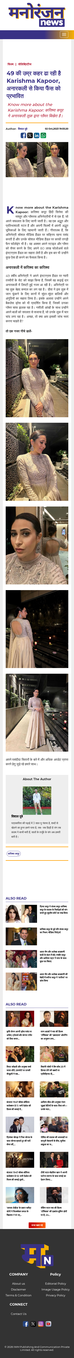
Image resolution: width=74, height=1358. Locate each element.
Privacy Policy (55, 1295)
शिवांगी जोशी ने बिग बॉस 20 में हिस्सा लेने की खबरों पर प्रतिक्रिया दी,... (53, 1070)
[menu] (64, 34)
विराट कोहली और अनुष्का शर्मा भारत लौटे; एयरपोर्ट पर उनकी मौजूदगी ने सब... (19, 1070)
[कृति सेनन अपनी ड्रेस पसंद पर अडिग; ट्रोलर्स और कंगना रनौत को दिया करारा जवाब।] (20, 1019)
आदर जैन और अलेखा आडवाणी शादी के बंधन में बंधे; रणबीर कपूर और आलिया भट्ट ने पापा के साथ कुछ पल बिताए (53, 956)
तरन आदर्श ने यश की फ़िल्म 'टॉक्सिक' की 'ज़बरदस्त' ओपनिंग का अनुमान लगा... (54, 1035)
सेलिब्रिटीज (24, 64)
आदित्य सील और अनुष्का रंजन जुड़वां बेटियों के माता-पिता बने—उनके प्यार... (54, 1106)
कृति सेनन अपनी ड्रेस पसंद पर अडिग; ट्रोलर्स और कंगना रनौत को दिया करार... (19, 1035)
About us (18, 1283)
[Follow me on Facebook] (31, 128)
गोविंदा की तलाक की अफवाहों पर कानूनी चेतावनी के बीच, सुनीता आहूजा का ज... (54, 1141)
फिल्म (10, 64)
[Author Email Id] (25, 816)
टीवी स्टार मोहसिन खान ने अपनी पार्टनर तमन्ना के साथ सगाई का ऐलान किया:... (54, 1176)
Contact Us (18, 1314)
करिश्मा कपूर (13, 853)
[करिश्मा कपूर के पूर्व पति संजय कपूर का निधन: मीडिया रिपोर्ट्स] (21, 936)
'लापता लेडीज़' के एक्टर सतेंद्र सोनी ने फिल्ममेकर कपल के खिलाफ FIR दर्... (19, 1211)
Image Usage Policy (56, 1289)
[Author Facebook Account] (31, 816)
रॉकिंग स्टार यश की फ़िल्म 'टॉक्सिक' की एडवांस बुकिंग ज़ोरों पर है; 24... (54, 1211)
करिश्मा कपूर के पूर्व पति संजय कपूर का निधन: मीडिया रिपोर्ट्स (54, 931)
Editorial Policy (55, 1283)
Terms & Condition (18, 1295)
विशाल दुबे (22, 129)
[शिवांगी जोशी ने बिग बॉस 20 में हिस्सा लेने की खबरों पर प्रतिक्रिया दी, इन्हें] (54, 1054)
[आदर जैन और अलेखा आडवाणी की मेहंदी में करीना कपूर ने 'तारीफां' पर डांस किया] (21, 981)
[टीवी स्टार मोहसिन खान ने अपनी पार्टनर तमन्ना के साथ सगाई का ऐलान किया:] (54, 1160)
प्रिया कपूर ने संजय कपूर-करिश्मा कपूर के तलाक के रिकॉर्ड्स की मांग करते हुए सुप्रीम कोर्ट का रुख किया (54, 909)
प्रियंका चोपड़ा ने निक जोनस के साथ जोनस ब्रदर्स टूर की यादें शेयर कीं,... (19, 1141)
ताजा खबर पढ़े (37, 1225)
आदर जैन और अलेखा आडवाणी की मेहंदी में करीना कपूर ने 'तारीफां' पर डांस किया (54, 977)
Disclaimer (18, 1289)
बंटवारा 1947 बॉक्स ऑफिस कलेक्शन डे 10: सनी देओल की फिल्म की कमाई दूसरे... (19, 1176)
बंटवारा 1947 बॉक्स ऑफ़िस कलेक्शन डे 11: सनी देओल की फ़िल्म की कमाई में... (19, 1106)
